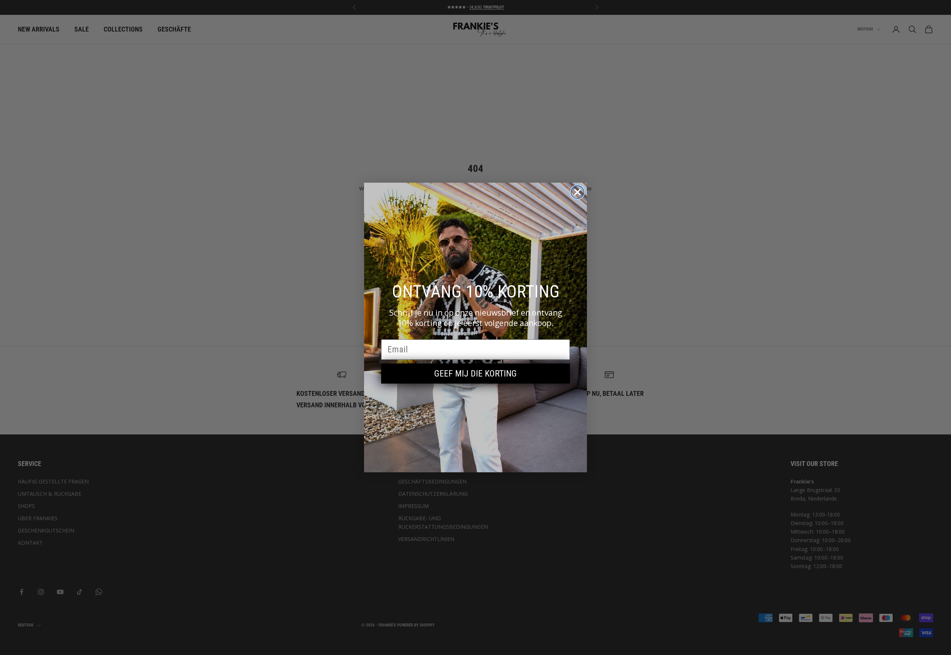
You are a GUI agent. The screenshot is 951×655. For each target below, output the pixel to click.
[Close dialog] (577, 192)
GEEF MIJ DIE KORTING (475, 373)
